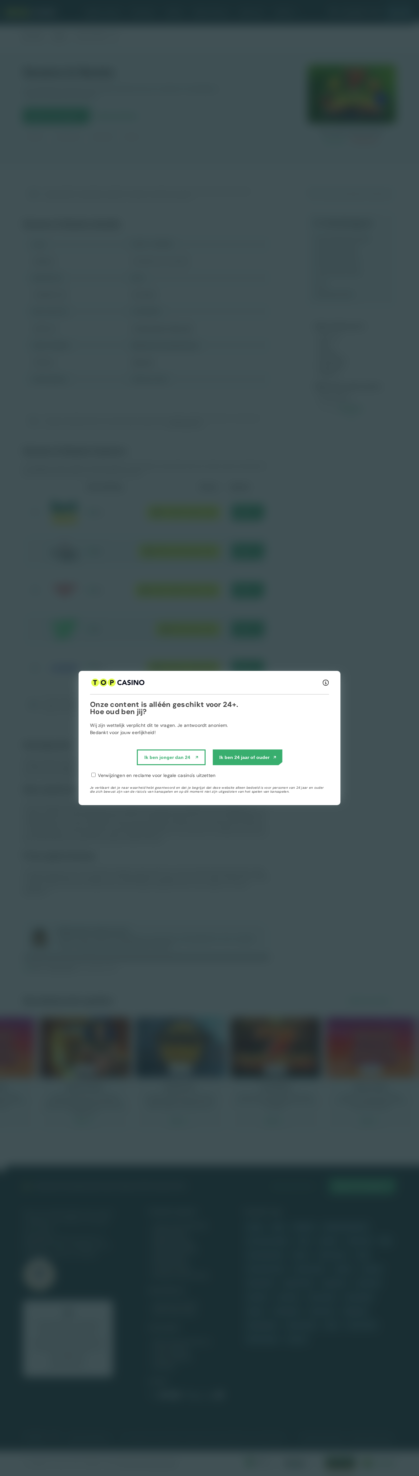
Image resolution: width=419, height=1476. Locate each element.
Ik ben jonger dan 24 (167, 757)
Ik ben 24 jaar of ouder (244, 757)
